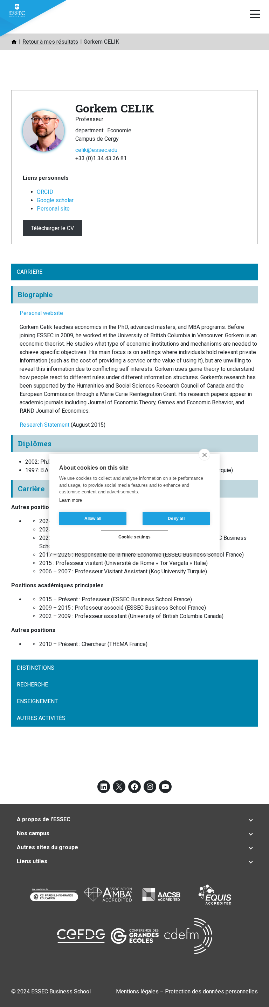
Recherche (32, 684)
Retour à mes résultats (50, 41)
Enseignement (37, 701)
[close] (204, 455)
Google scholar (55, 200)
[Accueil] (14, 42)
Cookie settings (134, 537)
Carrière (29, 272)
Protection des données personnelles (211, 991)
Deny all (176, 518)
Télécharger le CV (52, 228)
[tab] (134, 819)
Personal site (53, 208)
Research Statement (45, 424)
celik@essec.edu (96, 150)
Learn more (70, 500)
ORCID (45, 192)
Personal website (41, 313)
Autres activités (41, 718)
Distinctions (35, 667)
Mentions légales (137, 991)
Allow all (93, 518)
